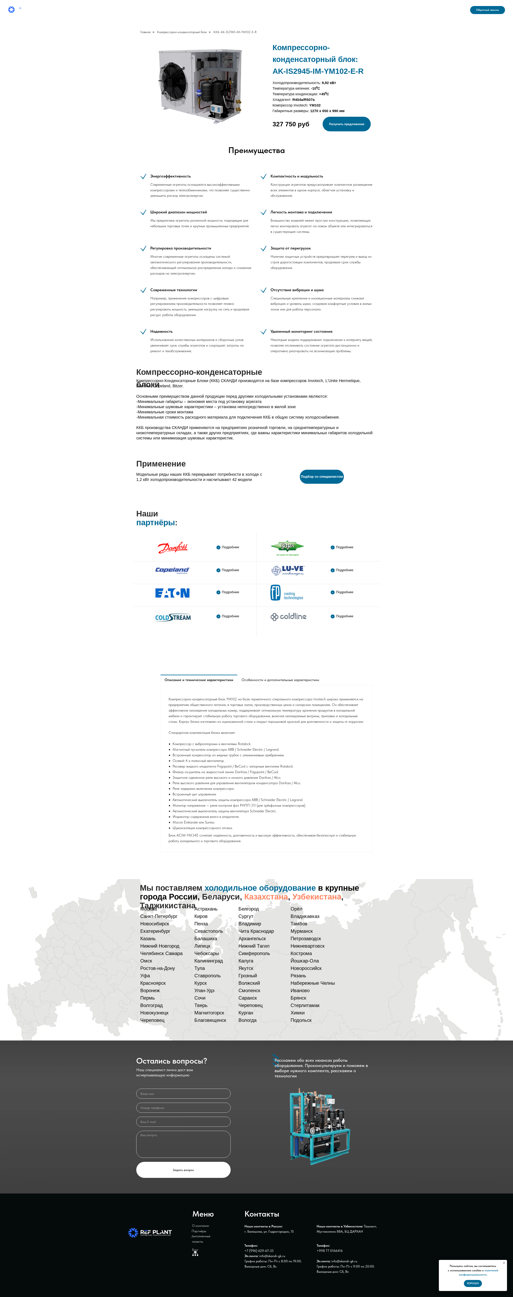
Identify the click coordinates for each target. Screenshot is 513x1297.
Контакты (295, 10)
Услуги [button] (195, 10)
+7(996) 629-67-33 (447, 7)
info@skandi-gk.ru (449, 12)
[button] (487, 10)
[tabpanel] (266, 768)
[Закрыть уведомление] (504, 1263)
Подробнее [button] (230, 547)
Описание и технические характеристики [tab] (199, 680)
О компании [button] (222, 10)
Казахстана (266, 896)
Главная (145, 32)
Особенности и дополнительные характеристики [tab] (280, 680)
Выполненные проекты (261, 10)
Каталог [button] (174, 10)
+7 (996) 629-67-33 (259, 1251)
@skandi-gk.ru (347, 1261)
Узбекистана (316, 896)
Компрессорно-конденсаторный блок (182, 32)
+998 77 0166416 (330, 1251)
